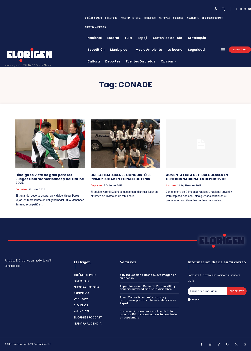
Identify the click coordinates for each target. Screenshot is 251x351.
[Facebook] (236, 9)
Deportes (21, 189)
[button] (223, 9)
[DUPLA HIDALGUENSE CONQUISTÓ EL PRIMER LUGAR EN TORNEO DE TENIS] (125, 143)
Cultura (171, 185)
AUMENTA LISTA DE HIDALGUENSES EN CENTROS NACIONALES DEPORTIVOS (197, 177)
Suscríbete (237, 291)
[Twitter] (245, 9)
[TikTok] (218, 344)
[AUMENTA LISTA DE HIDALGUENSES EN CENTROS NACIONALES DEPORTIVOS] (201, 143)
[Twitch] (227, 344)
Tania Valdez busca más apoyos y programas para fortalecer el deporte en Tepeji (148, 300)
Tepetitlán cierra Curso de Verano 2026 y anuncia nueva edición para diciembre (147, 287)
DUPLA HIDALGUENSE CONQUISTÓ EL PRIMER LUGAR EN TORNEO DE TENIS (121, 177)
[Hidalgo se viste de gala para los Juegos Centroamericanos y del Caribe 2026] (50, 143)
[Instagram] (241, 9)
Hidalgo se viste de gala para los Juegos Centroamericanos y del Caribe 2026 (49, 179)
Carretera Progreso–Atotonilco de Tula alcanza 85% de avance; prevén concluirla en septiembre (148, 315)
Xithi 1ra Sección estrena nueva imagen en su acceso (148, 276)
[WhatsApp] (245, 344)
